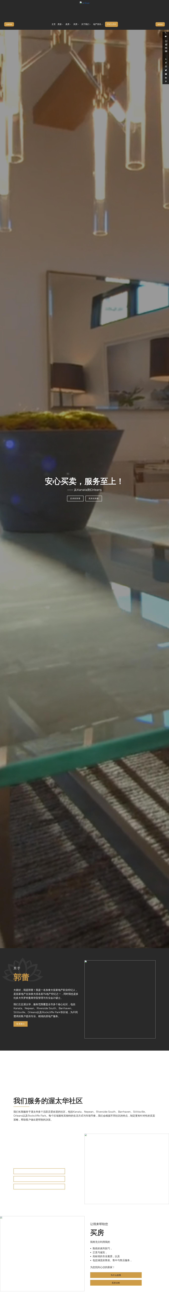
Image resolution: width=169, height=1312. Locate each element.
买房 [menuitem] (75, 24)
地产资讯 (97, 24)
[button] (9, 24)
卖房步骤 (39, 1179)
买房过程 (116, 1283)
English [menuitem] (111, 24)
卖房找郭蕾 (75, 498)
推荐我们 (160, 24)
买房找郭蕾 (94, 498)
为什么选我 (39, 1171)
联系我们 (20, 1024)
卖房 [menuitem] (67, 24)
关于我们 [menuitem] (85, 24)
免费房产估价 (39, 1186)
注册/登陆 (9, 24)
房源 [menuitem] (59, 24)
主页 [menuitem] (54, 24)
